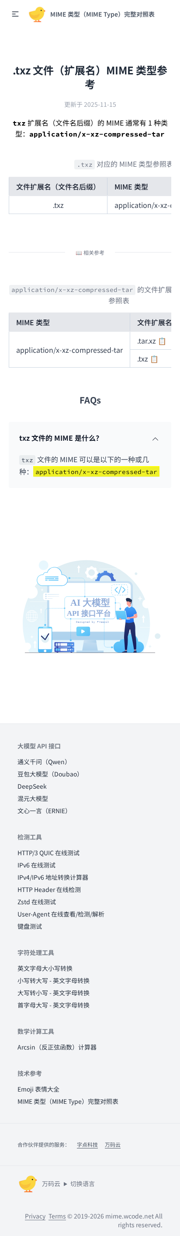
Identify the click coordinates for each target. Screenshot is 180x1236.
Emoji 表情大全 (38, 1089)
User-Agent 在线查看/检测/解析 (60, 913)
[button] (15, 14)
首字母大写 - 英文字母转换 (53, 1005)
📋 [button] (162, 340)
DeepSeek (32, 786)
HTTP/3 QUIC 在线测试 (48, 852)
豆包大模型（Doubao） (50, 773)
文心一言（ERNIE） (44, 810)
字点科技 (87, 1144)
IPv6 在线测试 (36, 864)
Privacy (35, 1215)
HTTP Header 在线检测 (49, 889)
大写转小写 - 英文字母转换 (53, 992)
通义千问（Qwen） (44, 761)
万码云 (113, 1144)
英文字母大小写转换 (45, 968)
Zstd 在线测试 (36, 901)
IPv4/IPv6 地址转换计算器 (52, 877)
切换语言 (82, 1183)
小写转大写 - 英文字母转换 (53, 980)
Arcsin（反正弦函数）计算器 (57, 1047)
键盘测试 (29, 926)
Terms (57, 1215)
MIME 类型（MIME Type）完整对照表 (67, 1101)
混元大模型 (32, 798)
